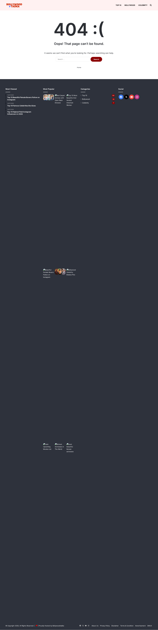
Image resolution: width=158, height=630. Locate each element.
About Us (95, 626)
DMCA (149, 626)
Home (79, 67)
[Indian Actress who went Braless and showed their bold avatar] (72, 355)
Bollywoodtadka (58, 626)
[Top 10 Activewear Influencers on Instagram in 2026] (48, 97)
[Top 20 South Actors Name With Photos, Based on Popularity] (60, 272)
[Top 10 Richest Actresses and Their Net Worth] (60, 530)
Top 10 (118, 5)
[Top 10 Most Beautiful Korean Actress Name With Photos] (72, 530)
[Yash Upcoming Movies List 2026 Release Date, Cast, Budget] (48, 530)
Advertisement (140, 626)
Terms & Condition (126, 626)
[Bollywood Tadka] (14, 5)
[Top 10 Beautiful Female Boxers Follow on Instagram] (48, 355)
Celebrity (142, 5)
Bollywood (130, 5)
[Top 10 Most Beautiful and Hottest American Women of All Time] (72, 181)
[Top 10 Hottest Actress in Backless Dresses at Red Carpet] (60, 181)
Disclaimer (115, 626)
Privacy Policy (105, 626)
